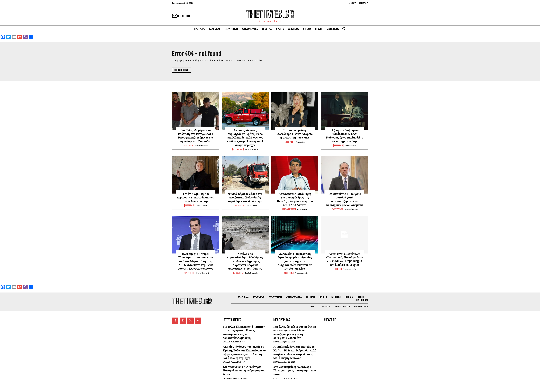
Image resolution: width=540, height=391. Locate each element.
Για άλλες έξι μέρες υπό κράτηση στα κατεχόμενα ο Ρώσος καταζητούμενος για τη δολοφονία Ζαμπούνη (195, 135)
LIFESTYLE (289, 142)
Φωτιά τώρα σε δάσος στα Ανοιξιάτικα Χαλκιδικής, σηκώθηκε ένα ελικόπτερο (245, 197)
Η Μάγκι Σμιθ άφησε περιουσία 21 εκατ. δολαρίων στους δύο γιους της (195, 197)
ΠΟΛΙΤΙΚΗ (289, 209)
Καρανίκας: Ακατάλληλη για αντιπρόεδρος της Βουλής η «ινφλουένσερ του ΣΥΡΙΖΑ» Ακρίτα (295, 199)
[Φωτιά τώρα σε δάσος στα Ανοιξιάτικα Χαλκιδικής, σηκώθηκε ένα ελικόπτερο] (245, 175)
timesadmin (300, 142)
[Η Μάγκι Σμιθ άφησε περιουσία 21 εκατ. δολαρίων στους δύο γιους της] (195, 175)
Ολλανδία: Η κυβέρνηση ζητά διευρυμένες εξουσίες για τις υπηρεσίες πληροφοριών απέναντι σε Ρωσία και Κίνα (295, 261)
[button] (343, 28)
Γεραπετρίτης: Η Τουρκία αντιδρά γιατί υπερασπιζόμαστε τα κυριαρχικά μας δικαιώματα (344, 199)
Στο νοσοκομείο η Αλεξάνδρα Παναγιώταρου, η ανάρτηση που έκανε (295, 133)
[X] (190, 321)
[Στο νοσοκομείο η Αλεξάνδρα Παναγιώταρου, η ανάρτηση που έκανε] (294, 111)
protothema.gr (201, 146)
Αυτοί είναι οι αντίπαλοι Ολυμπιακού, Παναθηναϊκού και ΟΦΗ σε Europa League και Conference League (344, 259)
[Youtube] (198, 321)
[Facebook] (175, 321)
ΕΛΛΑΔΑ (188, 145)
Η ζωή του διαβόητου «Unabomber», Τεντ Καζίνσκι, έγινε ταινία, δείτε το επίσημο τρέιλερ (344, 135)
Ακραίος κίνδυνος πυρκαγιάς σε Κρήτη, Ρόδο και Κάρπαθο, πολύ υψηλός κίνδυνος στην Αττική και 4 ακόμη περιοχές (245, 137)
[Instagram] (183, 321)
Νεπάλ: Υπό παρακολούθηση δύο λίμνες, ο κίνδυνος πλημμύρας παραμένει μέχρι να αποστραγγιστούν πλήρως (245, 261)
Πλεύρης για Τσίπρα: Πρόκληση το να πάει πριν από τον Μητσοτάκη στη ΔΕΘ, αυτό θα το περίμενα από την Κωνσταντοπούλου (195, 261)
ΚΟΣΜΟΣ (238, 273)
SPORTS (337, 269)
